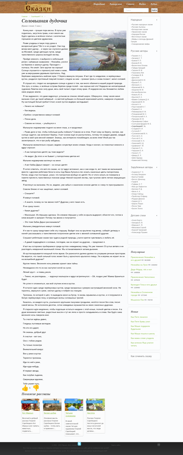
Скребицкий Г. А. (37, 16)
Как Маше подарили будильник (140, 327)
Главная (24, 16)
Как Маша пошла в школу (143, 333)
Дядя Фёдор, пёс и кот (141, 269)
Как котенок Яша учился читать (142, 344)
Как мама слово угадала (142, 338)
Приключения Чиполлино (143, 277)
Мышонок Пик (137, 300)
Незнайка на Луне (139, 265)
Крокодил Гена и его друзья (144, 284)
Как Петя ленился (139, 317)
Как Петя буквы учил (140, 321)
